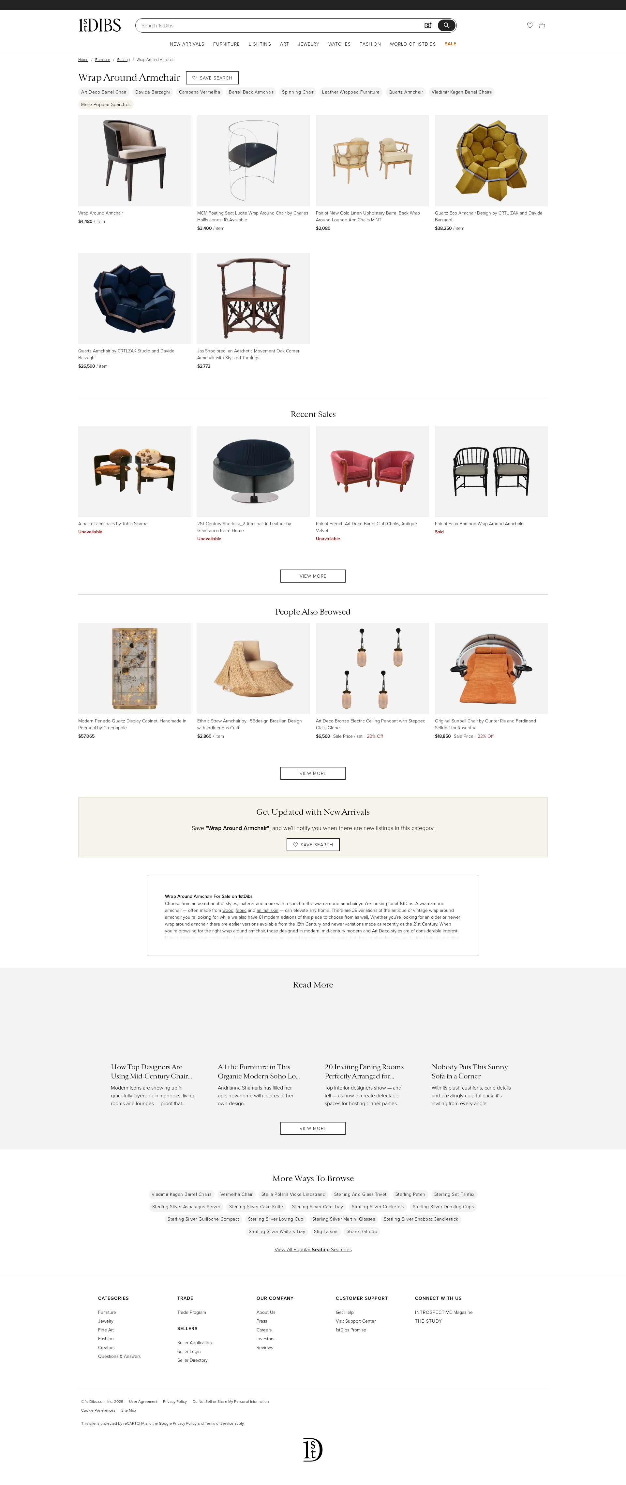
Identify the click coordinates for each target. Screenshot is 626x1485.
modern (312, 931)
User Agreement (143, 1401)
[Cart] (542, 25)
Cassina (398, 937)
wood (227, 910)
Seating (123, 59)
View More (313, 576)
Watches (339, 44)
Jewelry (309, 44)
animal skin (267, 910)
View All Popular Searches (313, 1249)
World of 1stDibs (413, 44)
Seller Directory (192, 1360)
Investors (265, 1338)
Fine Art (106, 1330)
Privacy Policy (175, 1401)
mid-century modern (342, 931)
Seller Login (189, 1351)
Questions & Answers (119, 1356)
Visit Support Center (356, 1321)
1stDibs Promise (351, 1330)
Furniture (226, 44)
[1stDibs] (99, 25)
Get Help (345, 1312)
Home (83, 59)
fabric (241, 910)
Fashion (370, 44)
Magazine (444, 1312)
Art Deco (381, 931)
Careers (264, 1330)
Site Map (128, 1410)
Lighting (260, 44)
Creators (106, 1347)
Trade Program (191, 1312)
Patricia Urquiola (424, 937)
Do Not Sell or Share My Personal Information (231, 1401)
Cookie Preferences (98, 1410)
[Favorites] (530, 25)
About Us (266, 1312)
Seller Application (194, 1342)
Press (262, 1321)
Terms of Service (219, 1423)
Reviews (265, 1347)
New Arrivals (187, 44)
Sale (450, 43)
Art (284, 44)
